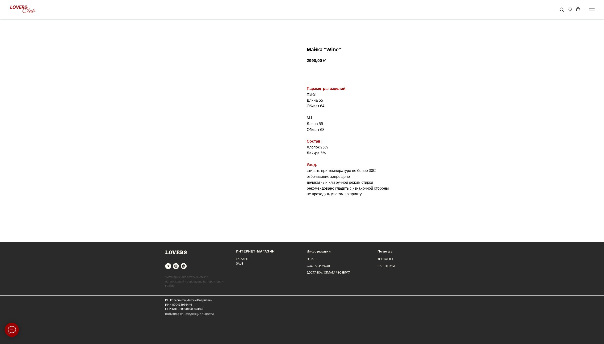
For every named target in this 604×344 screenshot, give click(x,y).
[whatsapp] (184, 266)
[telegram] (168, 266)
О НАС (311, 259)
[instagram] (176, 266)
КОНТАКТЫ (385, 259)
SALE (239, 263)
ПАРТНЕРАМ (386, 266)
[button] (561, 9)
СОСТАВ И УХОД (318, 266)
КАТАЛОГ (242, 259)
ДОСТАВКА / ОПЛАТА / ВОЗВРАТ (328, 272)
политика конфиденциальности (189, 314)
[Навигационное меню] (592, 9)
